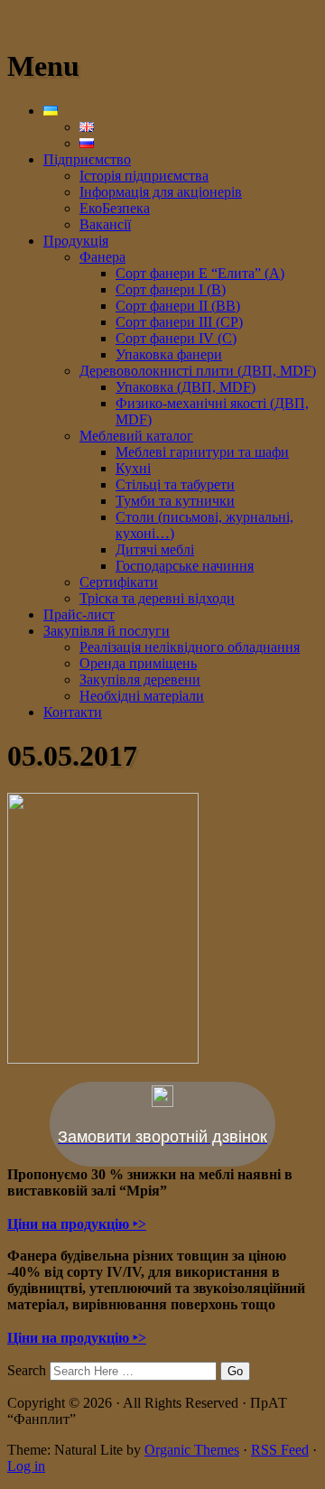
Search (26, 1370)
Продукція (75, 240)
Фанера (102, 257)
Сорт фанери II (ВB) (178, 305)
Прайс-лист (79, 614)
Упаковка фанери (169, 354)
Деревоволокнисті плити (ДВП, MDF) (197, 370)
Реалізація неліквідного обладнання (189, 647)
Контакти (72, 712)
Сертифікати (118, 582)
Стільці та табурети (175, 484)
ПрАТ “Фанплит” (61, 22)
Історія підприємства (144, 175)
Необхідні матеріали (141, 695)
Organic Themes (191, 1449)
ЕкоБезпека (114, 208)
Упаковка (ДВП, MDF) (185, 387)
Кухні (133, 468)
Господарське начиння (185, 565)
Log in (26, 1466)
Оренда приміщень (138, 663)
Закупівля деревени (139, 679)
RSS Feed (280, 1449)
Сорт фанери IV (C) (176, 338)
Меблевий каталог (136, 435)
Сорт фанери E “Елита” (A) (200, 273)
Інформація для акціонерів (160, 192)
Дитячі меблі (155, 549)
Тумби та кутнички (175, 500)
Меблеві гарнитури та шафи (202, 452)
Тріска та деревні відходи (157, 598)
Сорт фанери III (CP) (179, 322)
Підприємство (87, 159)
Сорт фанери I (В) (171, 289)
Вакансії (105, 224)
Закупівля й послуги (106, 630)
